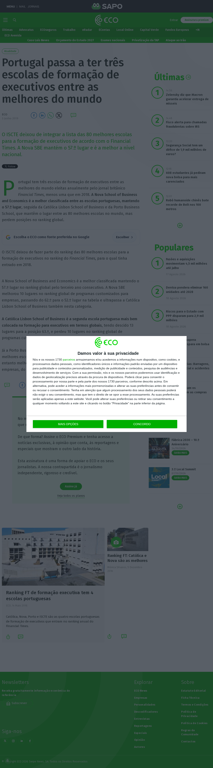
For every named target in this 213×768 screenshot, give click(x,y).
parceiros (69, 359)
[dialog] (106, 384)
